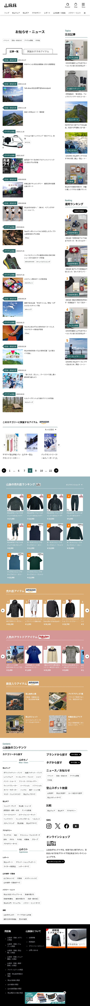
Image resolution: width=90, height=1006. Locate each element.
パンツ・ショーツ (10, 781)
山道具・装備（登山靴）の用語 (14, 952)
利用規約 (32, 942)
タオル (12, 839)
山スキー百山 (27, 454)
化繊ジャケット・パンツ (33, 772)
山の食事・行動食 (59, 13)
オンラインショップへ (54, 861)
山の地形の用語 (13, 984)
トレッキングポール (23, 819)
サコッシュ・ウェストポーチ (30, 835)
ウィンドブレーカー (10, 785)
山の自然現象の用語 (14, 989)
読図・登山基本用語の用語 (15, 975)
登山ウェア (16, 13)
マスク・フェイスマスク (12, 794)
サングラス (7, 835)
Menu (83, 7)
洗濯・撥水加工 (33, 899)
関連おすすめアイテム (38, 51)
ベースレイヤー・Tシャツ (24, 777)
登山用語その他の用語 (15, 993)
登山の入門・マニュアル (12, 903)
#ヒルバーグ (29, 402)
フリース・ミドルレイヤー (28, 781)
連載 (85, 13)
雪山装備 (20, 823)
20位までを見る (79, 211)
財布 (5, 839)
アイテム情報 (28, 40)
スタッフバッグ (9, 823)
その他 (37, 40)
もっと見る (49, 429)
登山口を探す (61, 793)
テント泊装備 (26, 810)
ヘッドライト (8, 819)
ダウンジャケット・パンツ (13, 772)
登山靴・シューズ (25, 806)
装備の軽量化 (8, 899)
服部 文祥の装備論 (10, 919)
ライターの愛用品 (10, 866)
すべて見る (74, 754)
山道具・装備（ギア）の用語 (15, 939)
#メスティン (29, 283)
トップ (6, 13)
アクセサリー (36, 13)
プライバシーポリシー (36, 946)
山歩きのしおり (9, 915)
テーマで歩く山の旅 (24, 915)
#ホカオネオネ (29, 262)
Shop (75, 7)
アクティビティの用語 (15, 970)
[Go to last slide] (5, 445)
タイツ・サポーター (10, 790)
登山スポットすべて (54, 797)
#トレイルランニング (43, 262)
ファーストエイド (10, 814)
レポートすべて (24, 866)
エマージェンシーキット (27, 814)
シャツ (38, 777)
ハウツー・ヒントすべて (31, 903)
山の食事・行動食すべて (12, 882)
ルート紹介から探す (75, 793)
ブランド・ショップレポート (26, 862)
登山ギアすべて (31, 823)
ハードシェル (25, 785)
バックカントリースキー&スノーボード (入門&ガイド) (50, 456)
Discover (67, 7)
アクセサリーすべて (10, 843)
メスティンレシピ (31, 878)
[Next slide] (59, 445)
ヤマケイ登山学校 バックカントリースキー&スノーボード (12, 456)
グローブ (35, 839)
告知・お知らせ (17, 40)
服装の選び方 (20, 899)
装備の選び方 (29, 894)
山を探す (50, 793)
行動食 (19, 878)
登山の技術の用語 (14, 980)
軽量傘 (26, 839)
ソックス (23, 790)
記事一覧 (14, 51)
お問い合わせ (33, 950)
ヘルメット (36, 819)
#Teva (27, 238)
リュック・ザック (10, 806)
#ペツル (27, 142)
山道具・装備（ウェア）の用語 (14, 945)
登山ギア (26, 13)
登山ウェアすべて (29, 794)
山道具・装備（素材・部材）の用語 (15, 964)
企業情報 (32, 937)
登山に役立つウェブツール (13, 894)
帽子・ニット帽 (34, 790)
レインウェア (8, 777)
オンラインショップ (73, 485)
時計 (15, 835)
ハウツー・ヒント (74, 13)
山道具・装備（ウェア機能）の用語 (15, 958)
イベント (6, 40)
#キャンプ (28, 309)
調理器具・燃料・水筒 (11, 810)
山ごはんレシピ (9, 878)
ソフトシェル (37, 785)
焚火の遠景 (23, 919)
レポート (47, 13)
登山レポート (8, 862)
